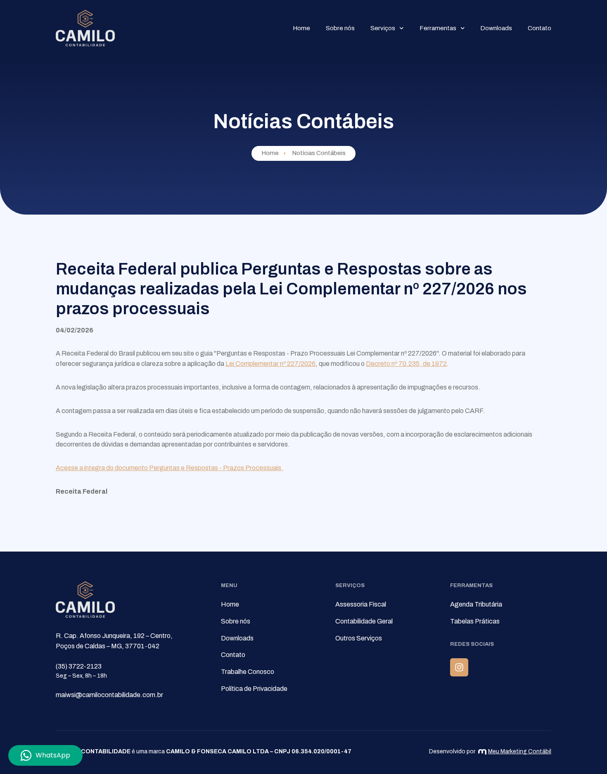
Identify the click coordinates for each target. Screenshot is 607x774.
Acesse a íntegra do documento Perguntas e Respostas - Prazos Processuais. (169, 467)
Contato (539, 28)
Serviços (382, 28)
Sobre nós (340, 28)
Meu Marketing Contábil (519, 751)
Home (301, 28)
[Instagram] (459, 667)
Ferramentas (438, 28)
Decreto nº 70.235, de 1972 (406, 363)
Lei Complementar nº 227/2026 (270, 363)
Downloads (496, 28)
